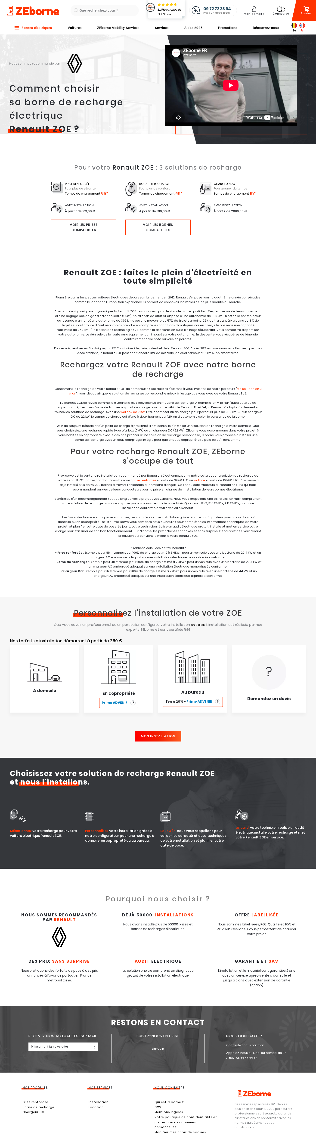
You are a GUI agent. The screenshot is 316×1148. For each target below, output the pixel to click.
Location (96, 1107)
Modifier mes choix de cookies (180, 1132)
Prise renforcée (35, 1102)
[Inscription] (93, 1047)
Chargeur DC (33, 1112)
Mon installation (158, 736)
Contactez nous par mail (245, 1045)
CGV (158, 1107)
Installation (98, 1102)
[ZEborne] (33, 11)
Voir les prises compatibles (84, 227)
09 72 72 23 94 (246, 1058)
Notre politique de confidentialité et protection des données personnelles (186, 1122)
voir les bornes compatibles (158, 227)
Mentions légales (169, 1112)
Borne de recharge (38, 1107)
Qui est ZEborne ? (169, 1102)
